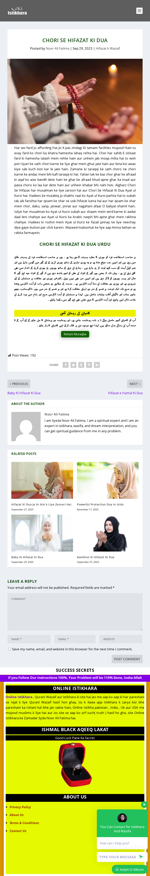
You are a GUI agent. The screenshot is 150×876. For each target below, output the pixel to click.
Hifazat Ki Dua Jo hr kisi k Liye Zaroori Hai (41, 504)
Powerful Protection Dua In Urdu (100, 504)
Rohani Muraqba (75, 334)
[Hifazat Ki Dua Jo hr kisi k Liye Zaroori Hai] (42, 480)
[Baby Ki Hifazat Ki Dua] (42, 533)
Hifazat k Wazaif (108, 48)
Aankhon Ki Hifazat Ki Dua (95, 557)
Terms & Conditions (24, 823)
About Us (17, 815)
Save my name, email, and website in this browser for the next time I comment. (72, 649)
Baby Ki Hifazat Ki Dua (27, 557)
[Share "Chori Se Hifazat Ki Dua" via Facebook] (66, 365)
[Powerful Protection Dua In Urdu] (108, 480)
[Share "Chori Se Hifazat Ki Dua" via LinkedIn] (97, 365)
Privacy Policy (20, 807)
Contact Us (18, 831)
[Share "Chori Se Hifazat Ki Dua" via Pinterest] (89, 365)
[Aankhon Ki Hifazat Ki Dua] (108, 533)
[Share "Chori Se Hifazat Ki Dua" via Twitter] (73, 365)
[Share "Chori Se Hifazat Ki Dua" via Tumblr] (81, 365)
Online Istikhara (19, 697)
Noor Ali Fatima (57, 48)
